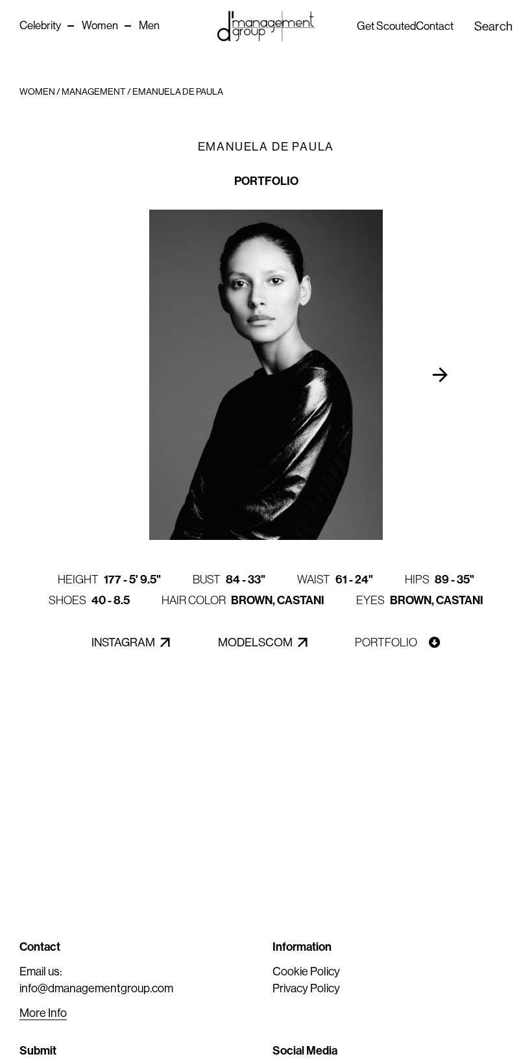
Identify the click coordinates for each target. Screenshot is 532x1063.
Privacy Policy (306, 988)
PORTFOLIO (266, 181)
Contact (434, 26)
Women (100, 25)
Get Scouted (386, 26)
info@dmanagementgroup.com (96, 988)
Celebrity (40, 25)
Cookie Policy (306, 971)
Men (149, 25)
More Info (43, 1013)
